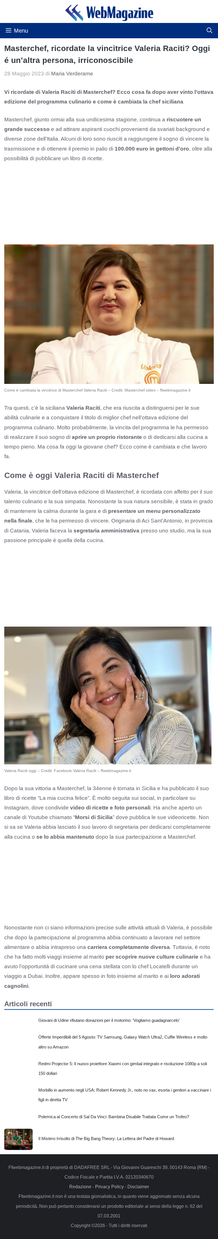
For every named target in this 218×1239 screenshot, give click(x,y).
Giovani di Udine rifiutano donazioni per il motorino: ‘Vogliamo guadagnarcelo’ (109, 1020)
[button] (209, 30)
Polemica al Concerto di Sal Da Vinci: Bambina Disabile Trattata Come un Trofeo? (113, 1116)
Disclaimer (138, 1186)
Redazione (80, 1186)
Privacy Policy (109, 1186)
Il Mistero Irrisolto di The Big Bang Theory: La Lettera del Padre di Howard (106, 1138)
